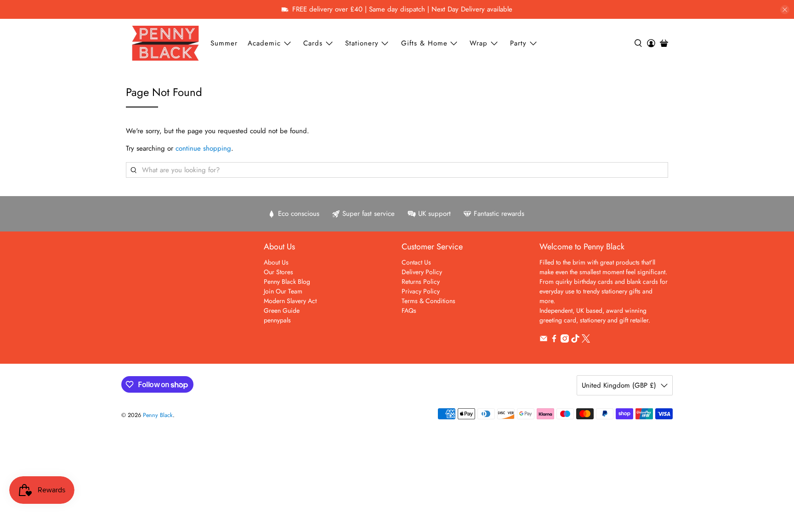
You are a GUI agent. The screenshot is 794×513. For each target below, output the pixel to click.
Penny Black (158, 415)
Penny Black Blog (287, 281)
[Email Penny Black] (543, 340)
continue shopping (203, 148)
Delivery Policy (422, 271)
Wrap (479, 43)
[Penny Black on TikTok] (575, 340)
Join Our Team (283, 291)
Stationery (362, 43)
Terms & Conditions (428, 300)
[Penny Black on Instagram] (565, 340)
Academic (264, 43)
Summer (224, 43)
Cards (313, 43)
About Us (276, 262)
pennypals (277, 320)
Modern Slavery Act (290, 300)
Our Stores (278, 271)
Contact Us (416, 262)
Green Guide (282, 310)
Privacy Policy (421, 291)
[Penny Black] (165, 43)
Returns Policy (421, 281)
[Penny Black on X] (586, 340)
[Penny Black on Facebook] (554, 340)
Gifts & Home (424, 43)
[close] (784, 9)
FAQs (409, 310)
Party (518, 43)
